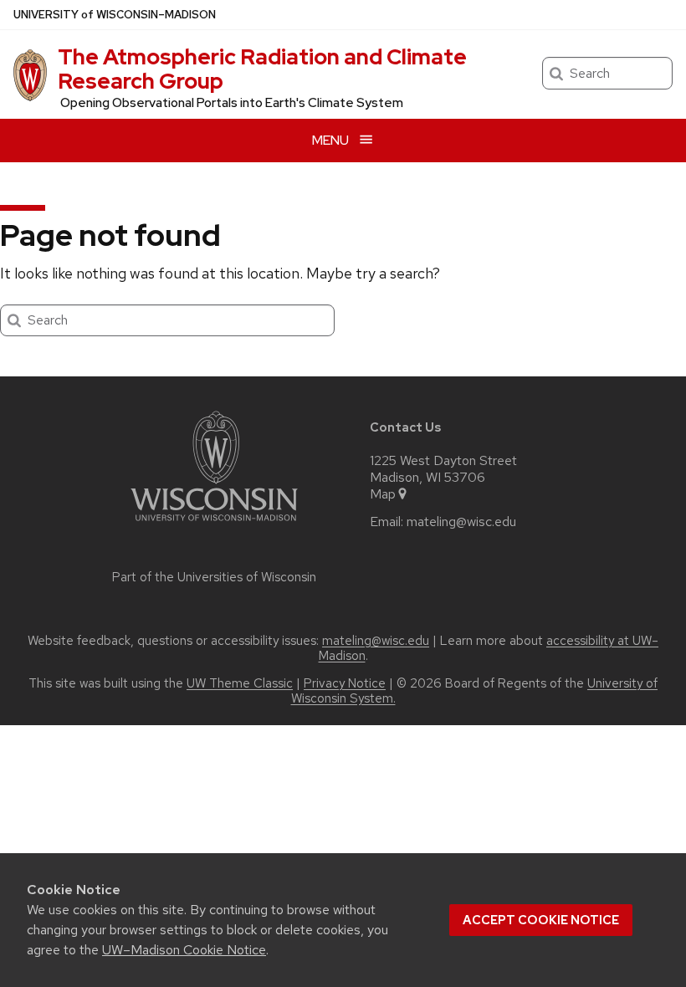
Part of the (214, 577)
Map (383, 494)
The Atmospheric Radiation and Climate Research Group (262, 69)
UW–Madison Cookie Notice (184, 950)
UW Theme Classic (240, 683)
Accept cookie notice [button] (541, 920)
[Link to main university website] (214, 524)
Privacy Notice (345, 683)
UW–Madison (114, 15)
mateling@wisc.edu (461, 522)
